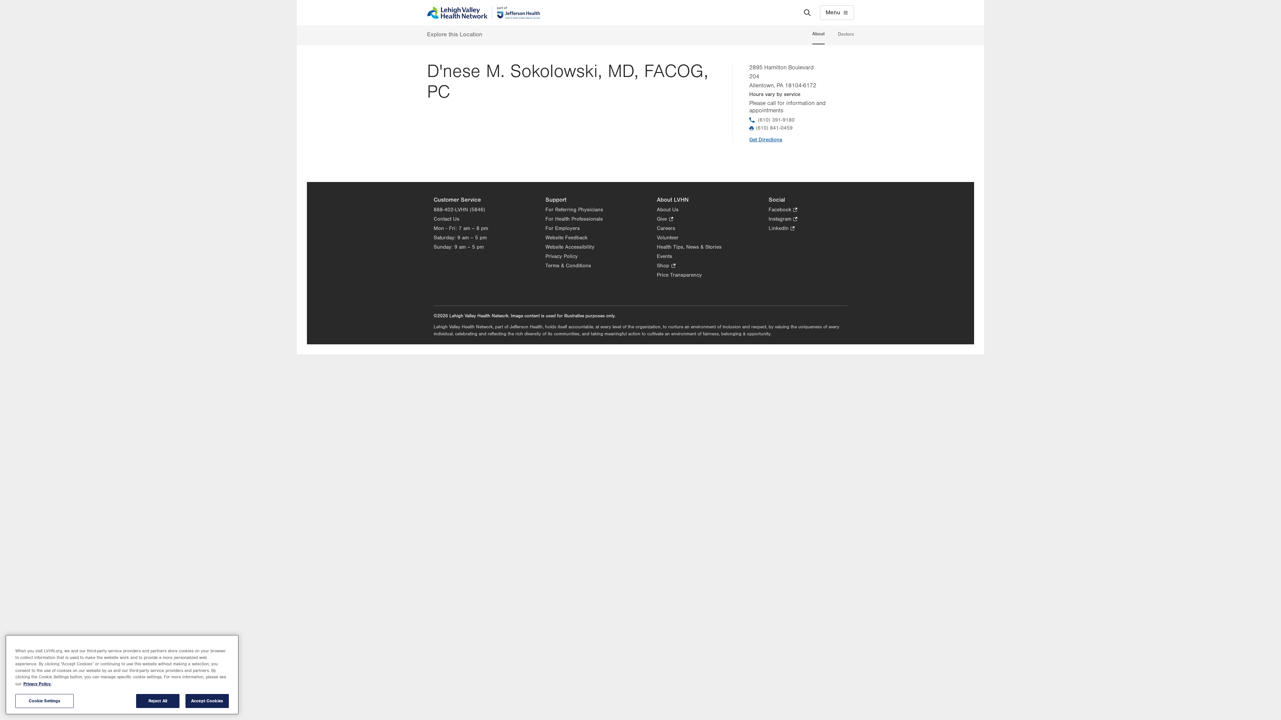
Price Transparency (679, 275)
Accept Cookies (207, 700)
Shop (666, 266)
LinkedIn (782, 228)
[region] (122, 675)
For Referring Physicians (574, 210)
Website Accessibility (569, 247)
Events (664, 256)
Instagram (783, 219)
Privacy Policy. (37, 683)
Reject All (157, 700)
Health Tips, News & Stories (689, 247)
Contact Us (446, 219)
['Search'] (807, 12)
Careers (666, 228)
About (818, 34)
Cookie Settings (45, 700)
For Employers (562, 228)
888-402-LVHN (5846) (459, 210)
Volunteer (668, 238)
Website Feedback (566, 238)
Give (665, 219)
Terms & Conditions (568, 266)
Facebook (783, 210)
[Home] (483, 13)
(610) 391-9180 (776, 120)
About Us (668, 210)
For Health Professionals (574, 219)
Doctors (846, 34)
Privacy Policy (561, 256)
